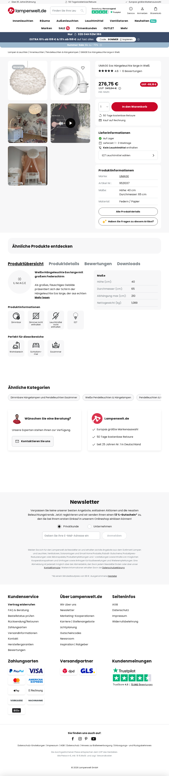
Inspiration (67, 644)
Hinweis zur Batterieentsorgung (96, 745)
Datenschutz (120, 610)
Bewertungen (98, 263)
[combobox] (68, 10)
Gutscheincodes (70, 633)
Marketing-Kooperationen (77, 616)
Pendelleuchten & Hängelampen (62, 52)
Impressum (119, 616)
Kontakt (13, 639)
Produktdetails (64, 263)
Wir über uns (68, 604)
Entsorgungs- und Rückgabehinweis (133, 745)
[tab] (26, 264)
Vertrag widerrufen (21, 604)
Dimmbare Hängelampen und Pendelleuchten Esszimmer (44, 397)
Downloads (128, 263)
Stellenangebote (84, 621)
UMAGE (124, 176)
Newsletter (67, 610)
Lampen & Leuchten (18, 52)
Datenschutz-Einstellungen (31, 745)
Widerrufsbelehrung (125, 621)
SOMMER (116, 39)
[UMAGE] (19, 282)
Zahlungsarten (17, 627)
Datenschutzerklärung (113, 567)
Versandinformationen (22, 633)
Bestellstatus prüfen (21, 616)
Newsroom (67, 639)
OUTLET (108, 28)
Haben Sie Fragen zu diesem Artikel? (131, 221)
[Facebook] (75, 738)
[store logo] (27, 10)
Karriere (65, 621)
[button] (27, 123)
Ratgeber (82, 644)
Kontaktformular (52, 567)
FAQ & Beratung (18, 610)
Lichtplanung (68, 627)
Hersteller (112, 576)
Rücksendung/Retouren (23, 621)
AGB (115, 604)
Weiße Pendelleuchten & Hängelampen (108, 397)
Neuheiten (145, 21)
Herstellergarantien (21, 644)
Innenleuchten (37, 52)
